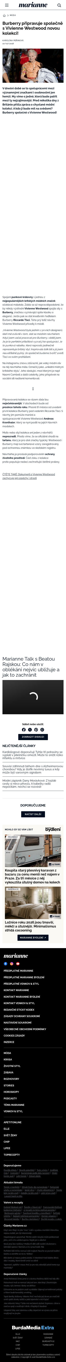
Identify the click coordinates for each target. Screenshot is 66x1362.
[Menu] (7, 5)
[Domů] (33, 5)
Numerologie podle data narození (35, 1173)
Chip (7, 1141)
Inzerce (9, 1042)
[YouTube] (18, 964)
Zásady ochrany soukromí (22, 1016)
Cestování (14, 1173)
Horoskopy (11, 1092)
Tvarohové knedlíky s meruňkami (36, 1213)
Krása (8, 1059)
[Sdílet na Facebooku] (24, 730)
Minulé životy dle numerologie (34, 1187)
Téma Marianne (14, 1105)
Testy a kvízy (42, 1170)
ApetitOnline (12, 1122)
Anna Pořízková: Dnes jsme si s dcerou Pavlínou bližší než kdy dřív (31, 1279)
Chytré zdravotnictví (45, 1190)
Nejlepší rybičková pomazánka (26, 1216)
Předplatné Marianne (18, 970)
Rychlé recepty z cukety (51, 1219)
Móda (13, 15)
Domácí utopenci (48, 1216)
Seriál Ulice (29, 1190)
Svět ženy (10, 1135)
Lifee (7, 1148)
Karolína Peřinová (13, 40)
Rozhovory (11, 1079)
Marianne (48, 1334)
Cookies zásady (14, 1035)
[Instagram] (12, 964)
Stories (9, 1085)
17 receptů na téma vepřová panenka (39, 1210)
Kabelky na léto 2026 (29, 1193)
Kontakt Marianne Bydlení (22, 996)
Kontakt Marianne (16, 990)
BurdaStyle (48, 1341)
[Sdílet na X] (30, 730)
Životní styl (12, 1066)
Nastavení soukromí (17, 1022)
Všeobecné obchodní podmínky (25, 1029)
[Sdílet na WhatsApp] (42, 730)
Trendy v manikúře (11, 1187)
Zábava (8, 1072)
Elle (7, 1128)
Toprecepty (12, 1154)
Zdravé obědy (35, 1176)
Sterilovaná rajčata (12, 1213)
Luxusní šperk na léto (13, 1196)
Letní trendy (21, 1176)
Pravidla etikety (10, 1170)
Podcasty (10, 1098)
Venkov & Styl (13, 1111)
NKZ (18, 1341)
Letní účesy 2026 (48, 1193)
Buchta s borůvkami (30, 1219)
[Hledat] (59, 5)
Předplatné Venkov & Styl (21, 983)
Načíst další (33, 814)
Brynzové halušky (11, 1219)
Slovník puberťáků (26, 1170)
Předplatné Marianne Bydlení (24, 977)
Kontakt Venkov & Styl (19, 1003)
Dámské (48, 1338)
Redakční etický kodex (19, 1009)
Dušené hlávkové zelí (13, 1207)
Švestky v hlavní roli (32, 1207)
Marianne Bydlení (31, 937)
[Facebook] (5, 964)
